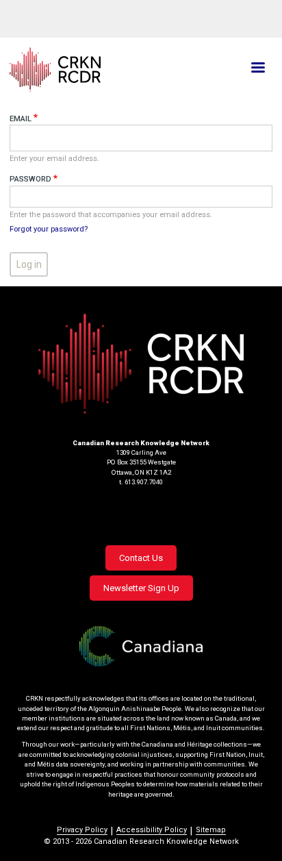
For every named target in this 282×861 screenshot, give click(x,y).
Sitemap (211, 829)
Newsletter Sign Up (141, 588)
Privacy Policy (82, 829)
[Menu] (257, 69)
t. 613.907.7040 (141, 482)
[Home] (97, 69)
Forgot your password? (49, 229)
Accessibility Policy (151, 829)
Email (20, 118)
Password (30, 179)
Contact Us (141, 558)
